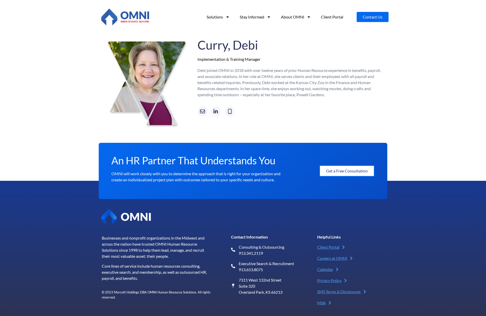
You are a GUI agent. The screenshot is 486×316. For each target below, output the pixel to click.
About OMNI (292, 16)
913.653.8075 (251, 269)
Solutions (215, 16)
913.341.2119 (251, 253)
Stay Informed (252, 16)
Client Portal (332, 16)
